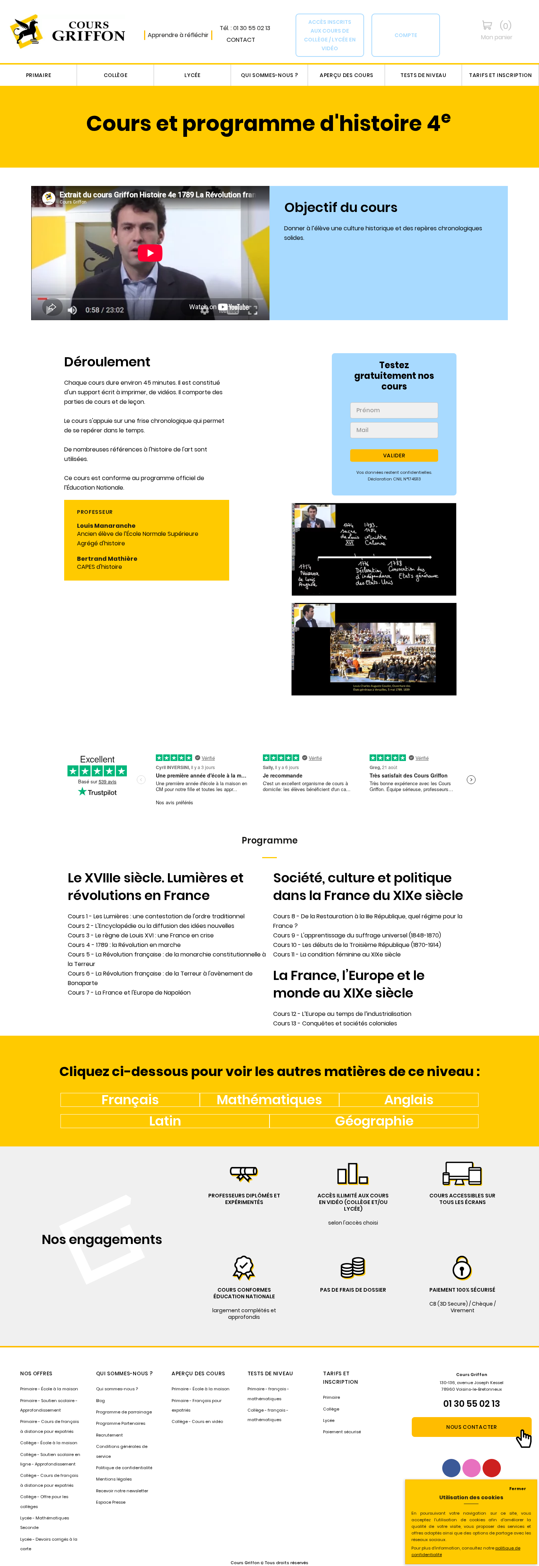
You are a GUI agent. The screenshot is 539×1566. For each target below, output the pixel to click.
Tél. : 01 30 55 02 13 (245, 28)
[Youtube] (492, 1468)
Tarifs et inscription (500, 75)
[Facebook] (451, 1468)
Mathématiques (269, 1099)
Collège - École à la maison (48, 1443)
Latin (165, 1121)
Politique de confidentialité (124, 1468)
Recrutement (109, 1435)
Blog (100, 1401)
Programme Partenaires (120, 1423)
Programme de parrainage (124, 1412)
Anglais (408, 1099)
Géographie (374, 1121)
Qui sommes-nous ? (269, 75)
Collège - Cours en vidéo (197, 1421)
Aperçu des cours (346, 75)
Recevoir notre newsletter (122, 1491)
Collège (116, 75)
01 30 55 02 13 (471, 1404)
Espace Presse (110, 1502)
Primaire (38, 75)
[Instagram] (471, 1468)
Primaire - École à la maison (49, 1389)
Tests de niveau (423, 75)
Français (130, 1099)
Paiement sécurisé (342, 1432)
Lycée (192, 75)
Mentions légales (114, 1479)
